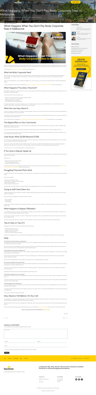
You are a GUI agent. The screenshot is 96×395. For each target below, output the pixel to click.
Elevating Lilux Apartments (76, 53)
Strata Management (7, 17)
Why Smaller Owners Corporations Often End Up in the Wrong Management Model (83, 29)
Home (5, 358)
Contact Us (26, 358)
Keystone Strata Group (43, 388)
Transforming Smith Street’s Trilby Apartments (79, 48)
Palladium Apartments (75, 46)
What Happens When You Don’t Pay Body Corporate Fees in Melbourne (83, 39)
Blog (21, 358)
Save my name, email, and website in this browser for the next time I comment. (21, 349)
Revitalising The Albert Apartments (77, 49)
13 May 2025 (6, 23)
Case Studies (16, 358)
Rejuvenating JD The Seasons (76, 51)
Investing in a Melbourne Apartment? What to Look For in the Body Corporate (84, 34)
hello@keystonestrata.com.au (44, 379)
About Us (10, 358)
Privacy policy (57, 388)
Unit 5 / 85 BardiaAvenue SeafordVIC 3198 (60, 380)
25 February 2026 (79, 27)
